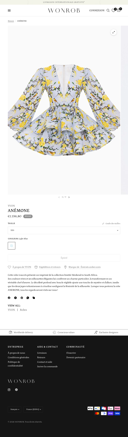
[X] (16, 298)
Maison (11, 21)
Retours (41, 357)
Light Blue (11, 245)
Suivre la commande (47, 366)
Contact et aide (44, 362)
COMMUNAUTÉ (75, 347)
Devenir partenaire (75, 357)
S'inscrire (71, 353)
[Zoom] (114, 32)
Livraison (42, 353)
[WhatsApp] (28, 298)
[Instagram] (11, 389)
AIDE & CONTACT (47, 347)
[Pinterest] (22, 298)
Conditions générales (18, 357)
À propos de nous (16, 353)
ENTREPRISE (15, 347)
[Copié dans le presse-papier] (34, 298)
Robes (23, 309)
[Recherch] (108, 10)
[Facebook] (10, 298)
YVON (11, 205)
